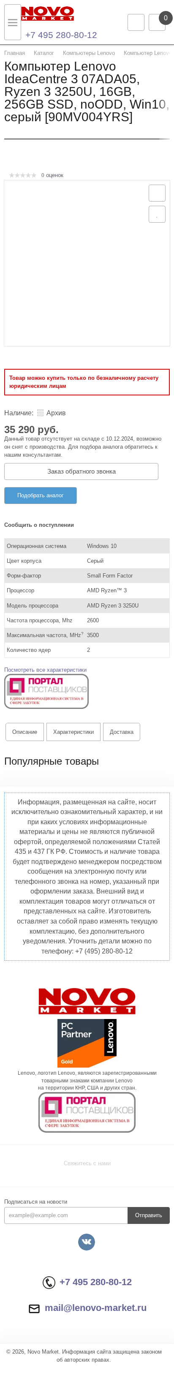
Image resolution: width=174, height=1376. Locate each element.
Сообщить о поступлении (39, 525)
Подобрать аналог (40, 495)
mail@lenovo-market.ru (96, 1307)
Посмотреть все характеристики (45, 670)
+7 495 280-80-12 (61, 35)
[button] (46, 691)
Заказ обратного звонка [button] (81, 471)
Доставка (121, 732)
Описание (24, 732)
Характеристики (73, 732)
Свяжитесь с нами (87, 1163)
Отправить (148, 1215)
